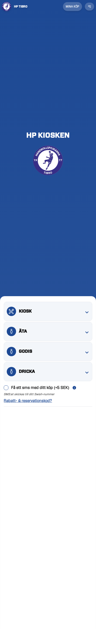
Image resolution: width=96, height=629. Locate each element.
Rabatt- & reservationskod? (28, 401)
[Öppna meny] (89, 7)
